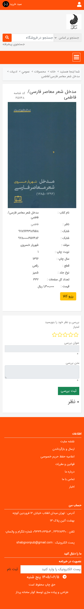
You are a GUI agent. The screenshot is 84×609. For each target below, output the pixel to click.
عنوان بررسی (71, 343)
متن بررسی (72, 363)
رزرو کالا (68, 296)
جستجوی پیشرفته (14, 44)
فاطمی (35, 224)
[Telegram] (65, 577)
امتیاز (76, 327)
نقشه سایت (67, 441)
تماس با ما (68, 479)
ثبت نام (12, 569)
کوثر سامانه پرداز (25, 592)
